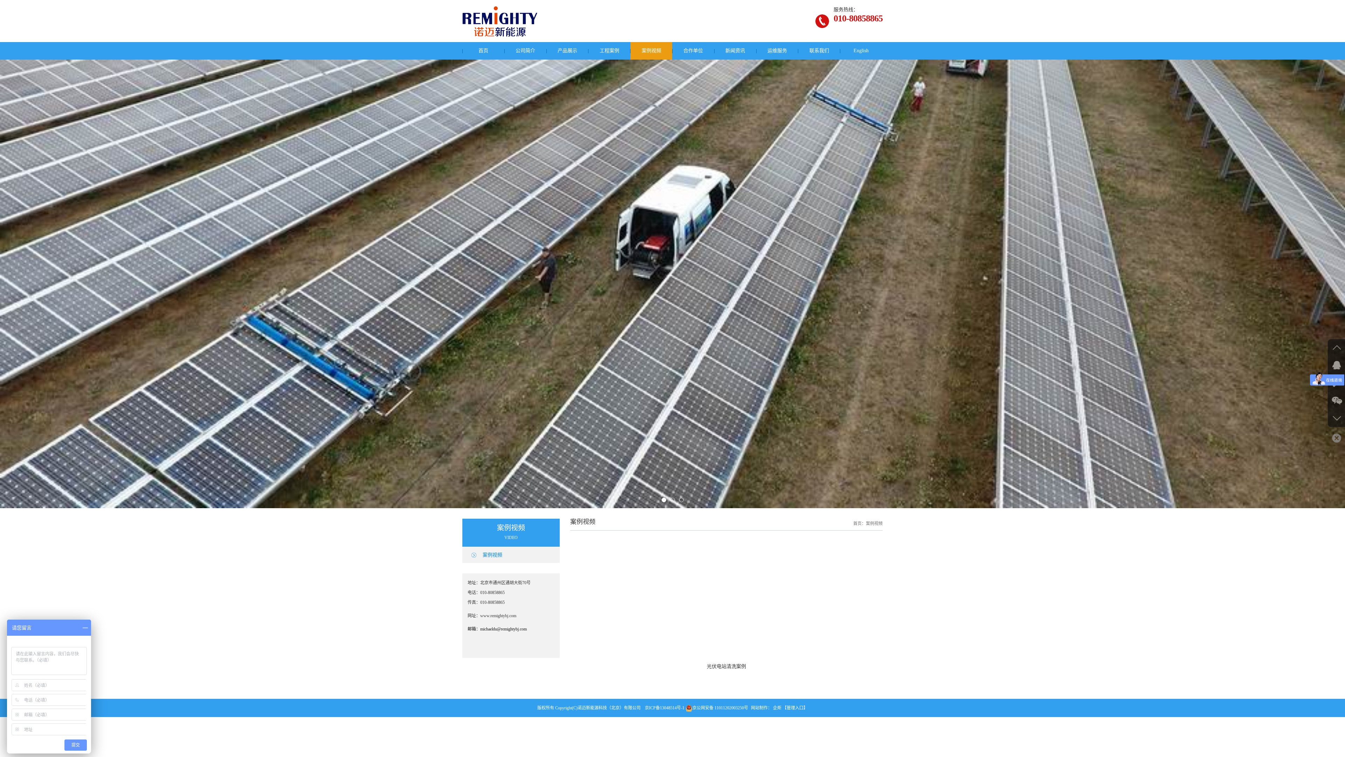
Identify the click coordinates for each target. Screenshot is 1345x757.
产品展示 (567, 50)
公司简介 (525, 50)
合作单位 (693, 50)
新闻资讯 (735, 50)
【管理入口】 (795, 714)
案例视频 (651, 50)
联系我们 (819, 50)
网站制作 (759, 714)
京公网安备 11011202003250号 (720, 714)
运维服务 (777, 50)
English (861, 50)
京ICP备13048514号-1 (664, 714)
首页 (483, 50)
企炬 (777, 714)
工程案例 (609, 50)
